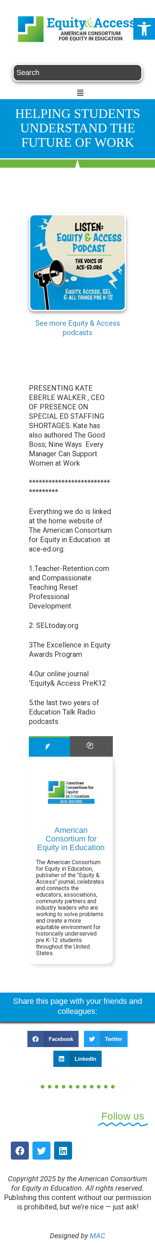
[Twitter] (41, 1151)
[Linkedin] (63, 1151)
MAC (97, 1235)
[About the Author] (49, 746)
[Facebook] (20, 1151)
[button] (144, 29)
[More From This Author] (91, 746)
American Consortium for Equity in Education (71, 839)
